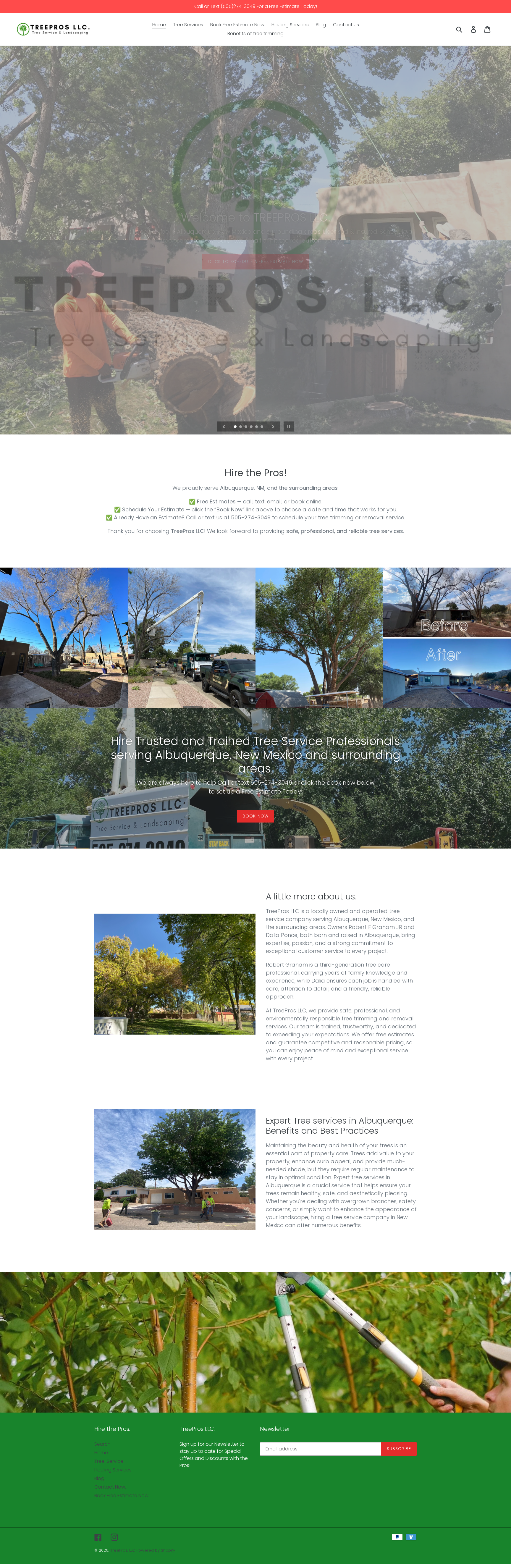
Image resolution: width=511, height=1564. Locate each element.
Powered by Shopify (155, 1550)
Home (101, 1452)
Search (102, 1444)
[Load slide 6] (262, 427)
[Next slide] (273, 426)
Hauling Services (113, 1469)
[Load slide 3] (246, 427)
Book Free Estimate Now (121, 1495)
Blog (99, 1478)
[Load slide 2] (241, 427)
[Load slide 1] (235, 427)
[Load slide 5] (257, 427)
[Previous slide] (223, 426)
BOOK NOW (255, 816)
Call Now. (255, 291)
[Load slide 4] (251, 427)
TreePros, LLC (122, 1550)
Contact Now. (110, 1487)
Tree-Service (108, 1461)
